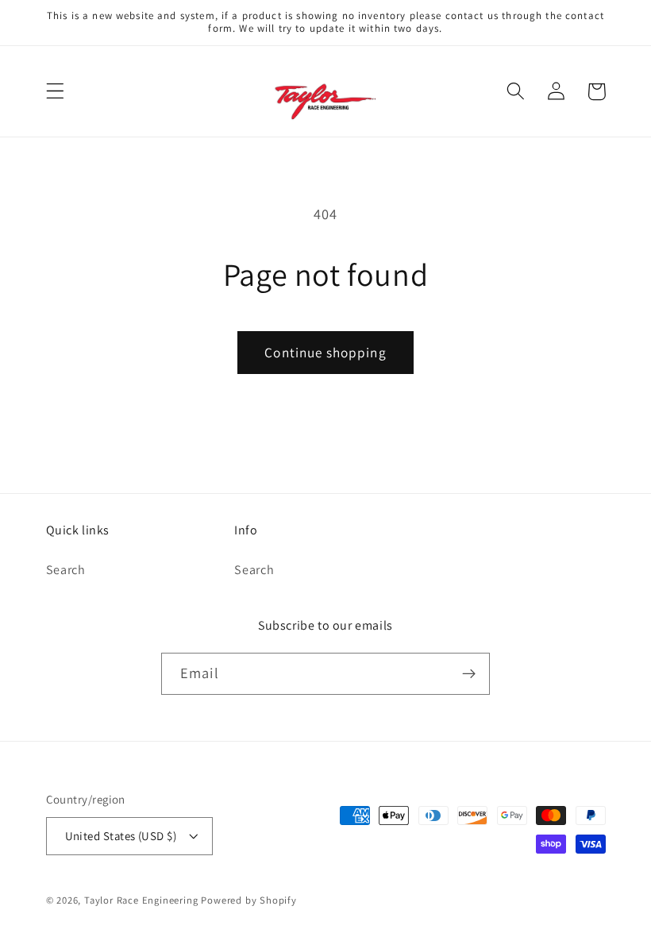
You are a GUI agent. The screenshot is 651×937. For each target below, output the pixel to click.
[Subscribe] (469, 674)
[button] (55, 91)
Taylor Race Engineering (141, 900)
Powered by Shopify (249, 900)
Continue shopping (325, 352)
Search (66, 569)
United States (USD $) (121, 835)
